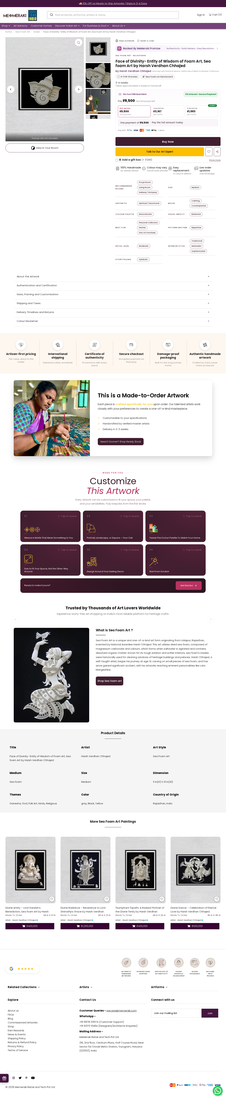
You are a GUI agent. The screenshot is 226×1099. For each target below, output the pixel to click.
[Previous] (10, 89)
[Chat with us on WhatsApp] (218, 1091)
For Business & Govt (94, 25)
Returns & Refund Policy (22, 1042)
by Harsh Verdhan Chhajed (133, 71)
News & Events (17, 1034)
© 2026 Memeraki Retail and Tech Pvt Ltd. (30, 1087)
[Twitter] (20, 1078)
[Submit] (51, 14)
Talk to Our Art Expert (159, 151)
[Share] (217, 151)
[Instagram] (13, 1078)
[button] (168, 48)
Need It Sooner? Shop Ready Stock (120, 441)
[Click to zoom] (78, 42)
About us (13, 1010)
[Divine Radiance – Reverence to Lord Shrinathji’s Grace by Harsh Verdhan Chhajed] (86, 870)
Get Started (186, 585)
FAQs (11, 1014)
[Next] (78, 89)
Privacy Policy (16, 1046)
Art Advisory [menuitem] (20, 25)
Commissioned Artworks (23, 1022)
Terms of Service (18, 1050)
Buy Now (168, 141)
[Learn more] (138, 40)
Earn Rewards (16, 1030)
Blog (10, 1018)
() (217, 14)
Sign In (201, 15)
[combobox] (113, 15)
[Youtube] (33, 1078)
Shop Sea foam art (109, 681)
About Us (117, 25)
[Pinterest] (26, 1078)
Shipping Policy (17, 1038)
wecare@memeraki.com (121, 1010)
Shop (5, 25)
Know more (215, 160)
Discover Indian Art (66, 25)
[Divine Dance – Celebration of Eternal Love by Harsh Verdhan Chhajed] (196, 870)
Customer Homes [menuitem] (41, 25)
